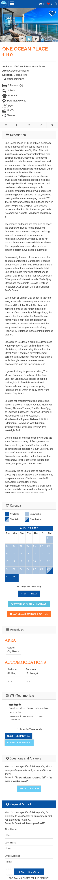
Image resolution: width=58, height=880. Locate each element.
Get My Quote (30, 871)
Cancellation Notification (30, 614)
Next (34, 593)
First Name (11, 829)
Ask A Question (29, 788)
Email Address (12, 855)
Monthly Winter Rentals (30, 603)
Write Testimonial (19, 742)
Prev (23, 593)
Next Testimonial (18, 736)
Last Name (10, 842)
